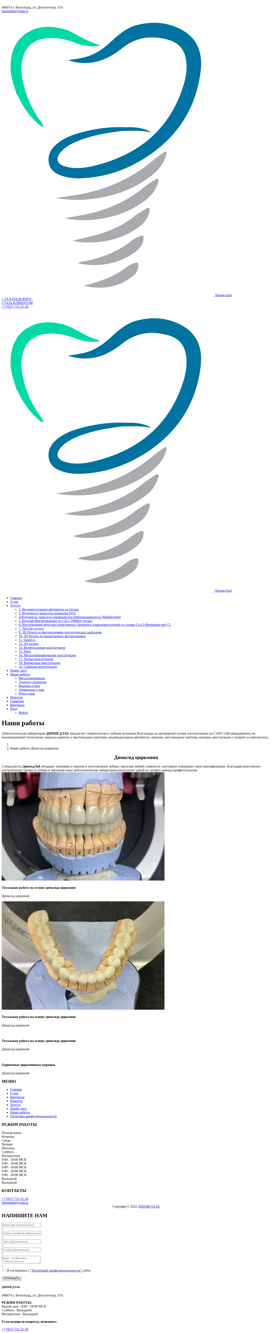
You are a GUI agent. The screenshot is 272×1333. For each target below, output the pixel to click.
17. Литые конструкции (36, 659)
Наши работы (20, 674)
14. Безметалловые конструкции (42, 647)
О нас (14, 602)
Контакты (17, 705)
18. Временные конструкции (39, 663)
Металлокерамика (32, 678)
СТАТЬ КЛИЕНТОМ (17, 303)
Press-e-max (27, 693)
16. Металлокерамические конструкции (47, 655)
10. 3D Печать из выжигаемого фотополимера (52, 636)
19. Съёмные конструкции (38, 667)
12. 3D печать (28, 644)
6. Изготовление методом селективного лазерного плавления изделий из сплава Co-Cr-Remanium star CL (95, 624)
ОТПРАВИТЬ (11, 1278)
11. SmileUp (27, 640)
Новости (16, 697)
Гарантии (17, 701)
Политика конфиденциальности (33, 1116)
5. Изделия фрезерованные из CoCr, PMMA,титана (55, 621)
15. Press (25, 651)
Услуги (15, 605)
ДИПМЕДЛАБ (149, 1206)
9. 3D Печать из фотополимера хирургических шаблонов (60, 632)
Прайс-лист (18, 670)
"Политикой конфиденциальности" (56, 1270)
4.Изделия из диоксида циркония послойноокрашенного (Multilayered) (70, 617)
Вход (13, 709)
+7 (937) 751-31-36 (15, 306)
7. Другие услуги (31, 628)
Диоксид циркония (32, 682)
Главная (16, 598)
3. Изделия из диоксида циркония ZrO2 (47, 613)
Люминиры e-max (32, 689)
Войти (23, 712)
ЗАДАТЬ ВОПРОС (17, 299)
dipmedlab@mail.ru (15, 11)
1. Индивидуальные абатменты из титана (49, 609)
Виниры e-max (29, 686)
